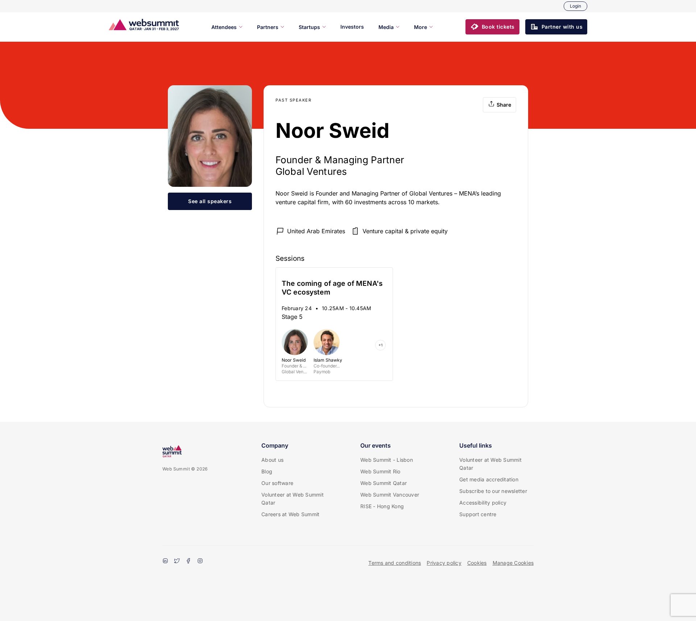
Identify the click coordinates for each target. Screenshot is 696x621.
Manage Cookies (513, 563)
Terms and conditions (394, 563)
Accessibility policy (482, 502)
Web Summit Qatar (383, 483)
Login (575, 6)
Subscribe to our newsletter (493, 491)
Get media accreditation (488, 479)
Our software (277, 483)
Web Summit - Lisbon (386, 460)
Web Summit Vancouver (389, 495)
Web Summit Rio (380, 471)
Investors (352, 27)
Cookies (477, 563)
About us (272, 460)
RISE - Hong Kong (382, 506)
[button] (492, 26)
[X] (177, 561)
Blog (266, 471)
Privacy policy (444, 563)
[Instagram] (200, 561)
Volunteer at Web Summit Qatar (292, 499)
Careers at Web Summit (290, 514)
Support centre (478, 514)
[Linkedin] (165, 561)
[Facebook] (188, 561)
